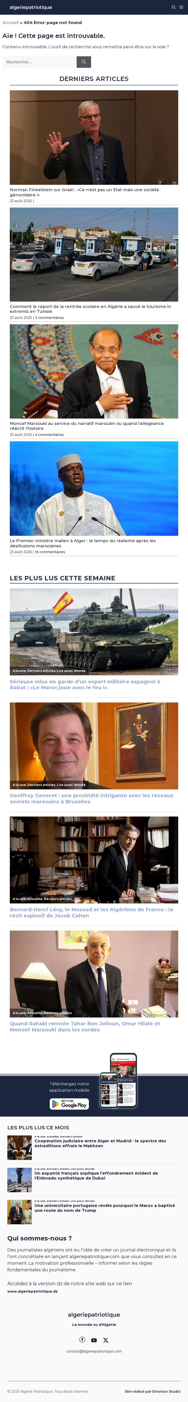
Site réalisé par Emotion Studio (153, 1391)
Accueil (10, 22)
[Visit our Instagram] (94, 1340)
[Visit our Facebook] (82, 1340)
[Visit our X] (106, 1340)
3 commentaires (49, 317)
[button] (173, 7)
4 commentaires (49, 434)
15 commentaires (50, 552)
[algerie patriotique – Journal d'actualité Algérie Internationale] (30, 7)
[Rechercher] (84, 62)
